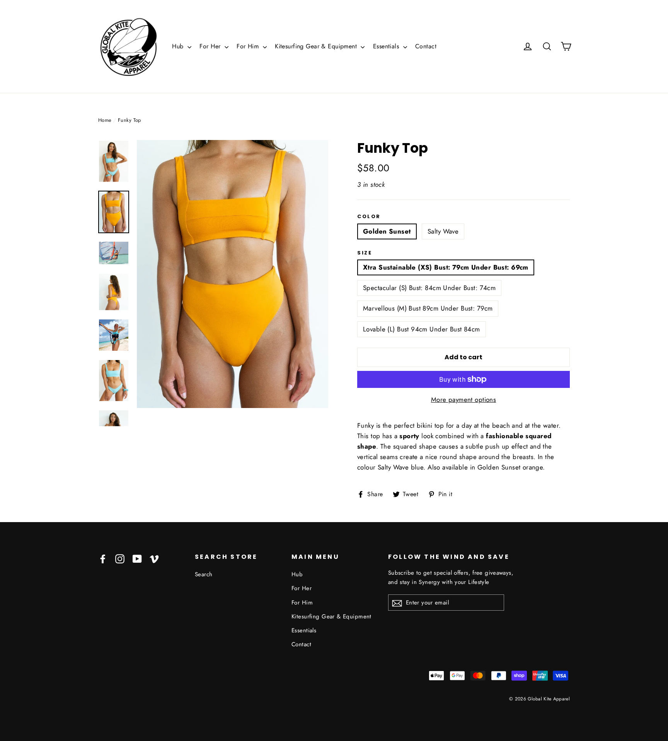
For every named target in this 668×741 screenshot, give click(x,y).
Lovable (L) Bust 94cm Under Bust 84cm (421, 329)
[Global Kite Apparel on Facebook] (102, 558)
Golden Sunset (387, 231)
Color (369, 216)
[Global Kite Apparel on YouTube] (137, 558)
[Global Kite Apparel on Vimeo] (154, 558)
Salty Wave (443, 231)
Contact (425, 46)
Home (105, 120)
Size (364, 253)
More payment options (463, 399)
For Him (249, 46)
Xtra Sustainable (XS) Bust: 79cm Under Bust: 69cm (445, 267)
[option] (232, 274)
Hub (179, 46)
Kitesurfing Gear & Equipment (317, 46)
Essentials (387, 46)
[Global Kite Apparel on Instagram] (119, 558)
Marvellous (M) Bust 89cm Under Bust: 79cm (427, 308)
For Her (210, 46)
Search (204, 574)
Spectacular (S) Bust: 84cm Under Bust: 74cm (429, 287)
